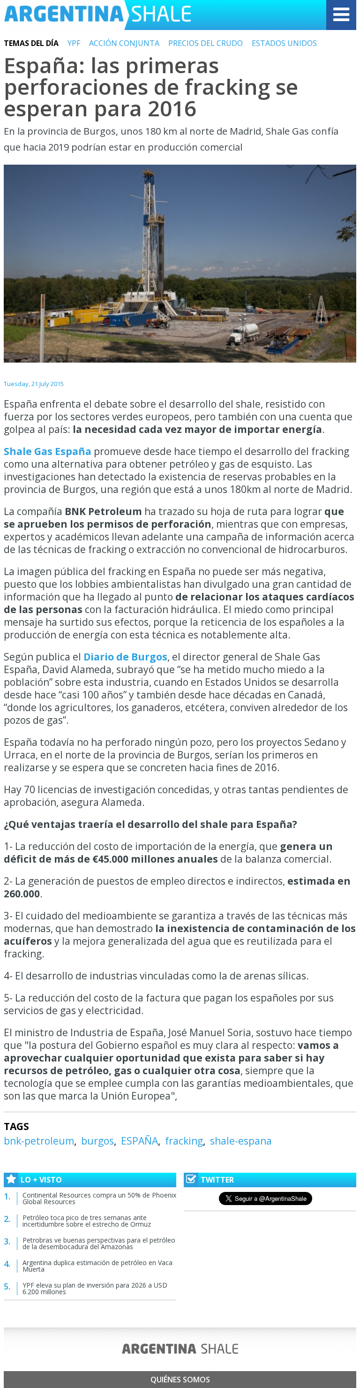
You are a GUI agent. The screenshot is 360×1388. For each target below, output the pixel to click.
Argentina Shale (97, 15)
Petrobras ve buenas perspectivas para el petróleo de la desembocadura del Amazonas (98, 1243)
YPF (74, 43)
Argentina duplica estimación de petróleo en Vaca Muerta (97, 1266)
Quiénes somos (180, 1379)
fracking (184, 1140)
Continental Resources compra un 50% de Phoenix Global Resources (99, 1198)
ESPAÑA (139, 1140)
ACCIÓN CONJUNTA (124, 43)
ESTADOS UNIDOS (284, 43)
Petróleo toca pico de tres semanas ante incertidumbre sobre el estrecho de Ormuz (86, 1221)
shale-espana (241, 1140)
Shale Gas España (47, 451)
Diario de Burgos (125, 656)
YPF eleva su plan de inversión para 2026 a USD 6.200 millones (94, 1288)
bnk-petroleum (39, 1140)
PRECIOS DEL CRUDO (205, 43)
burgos (97, 1140)
